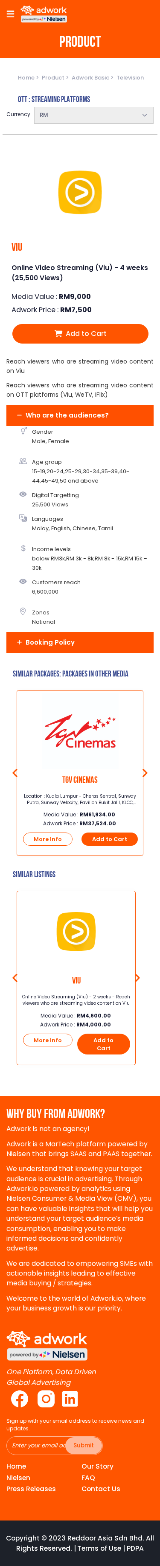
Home (27, 78)
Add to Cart (85, 333)
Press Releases (31, 1488)
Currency (18, 114)
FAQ (88, 1477)
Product (54, 78)
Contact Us (100, 1488)
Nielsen (18, 1477)
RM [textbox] (44, 115)
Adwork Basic (91, 78)
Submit (83, 1445)
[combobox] (94, 115)
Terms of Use (99, 1548)
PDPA (135, 1548)
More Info (48, 839)
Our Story (97, 1466)
